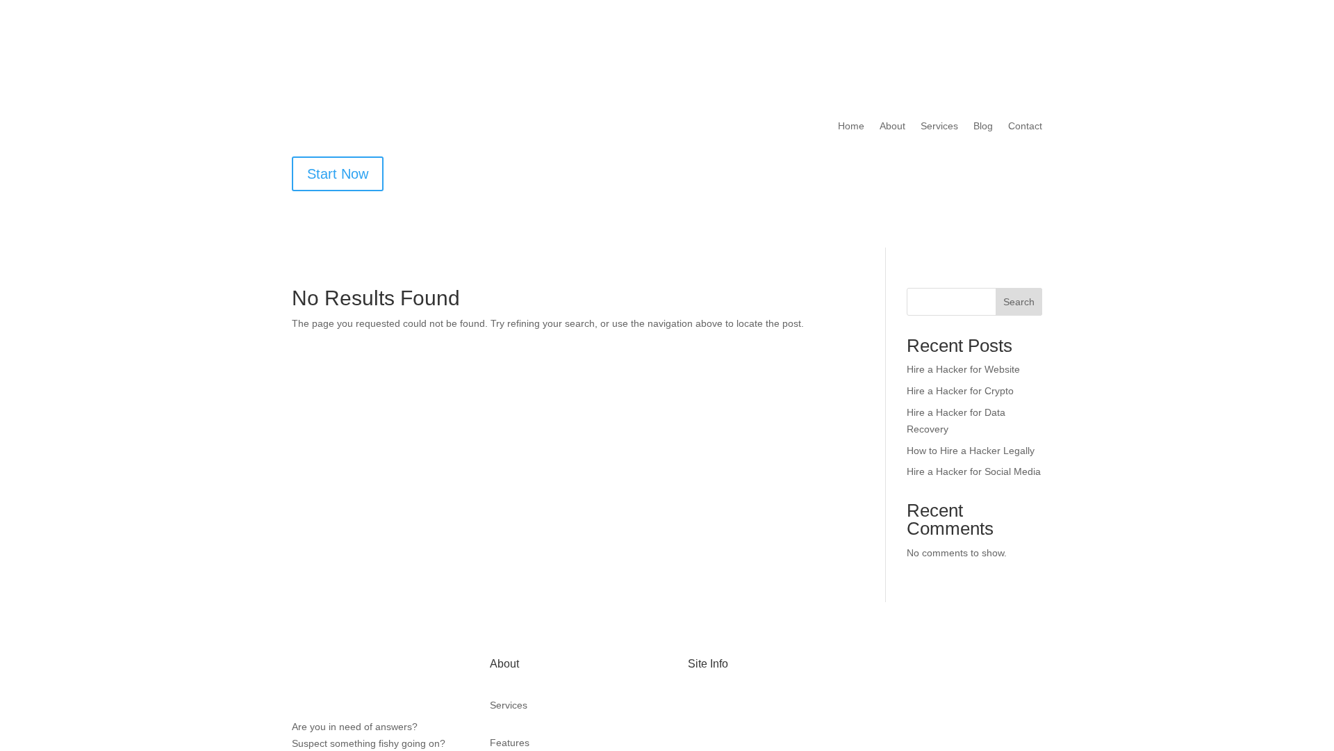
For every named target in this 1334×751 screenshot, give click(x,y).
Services (937, 126)
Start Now (340, 173)
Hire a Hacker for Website (964, 369)
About (889, 126)
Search (1019, 302)
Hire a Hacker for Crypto (961, 391)
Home (847, 126)
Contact (1024, 126)
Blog (981, 126)
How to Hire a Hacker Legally (972, 451)
